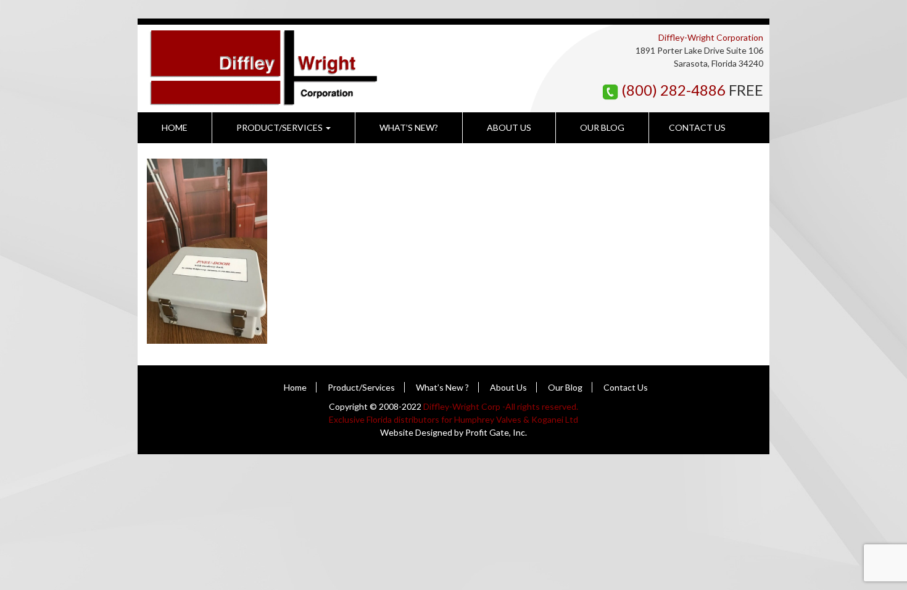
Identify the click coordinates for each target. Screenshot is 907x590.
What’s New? (408, 127)
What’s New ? (442, 387)
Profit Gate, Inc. (496, 432)
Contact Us (697, 127)
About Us (509, 127)
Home (175, 127)
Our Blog (602, 127)
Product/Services (280, 127)
